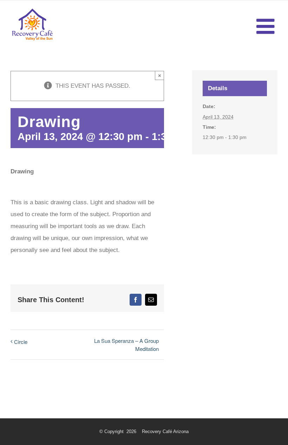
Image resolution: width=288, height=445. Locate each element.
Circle (20, 341)
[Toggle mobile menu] (266, 26)
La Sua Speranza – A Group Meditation (126, 344)
